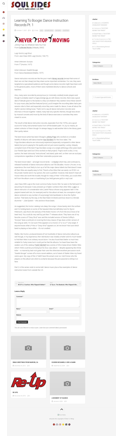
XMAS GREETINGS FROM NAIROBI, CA (25, 362)
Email (51, 309)
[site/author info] (3, 12)
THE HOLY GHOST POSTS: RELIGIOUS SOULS (101, 41)
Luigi (74, 187)
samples (58, 30)
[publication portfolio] (3, 35)
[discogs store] (3, 41)
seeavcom (97, 23)
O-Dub (36, 30)
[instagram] (3, 23)
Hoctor (56, 162)
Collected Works (25, 48)
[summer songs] (3, 29)
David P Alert (97, 33)
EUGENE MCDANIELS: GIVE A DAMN (63, 362)
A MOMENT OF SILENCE (60, 398)
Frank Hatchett (40, 245)
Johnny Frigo (51, 137)
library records (57, 78)
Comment (19, 296)
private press (49, 30)
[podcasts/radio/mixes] (3, 18)
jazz (41, 30)
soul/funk (66, 30)
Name (18, 309)
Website (18, 315)
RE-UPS (15, 392)
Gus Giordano (48, 140)
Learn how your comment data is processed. (53, 327)
